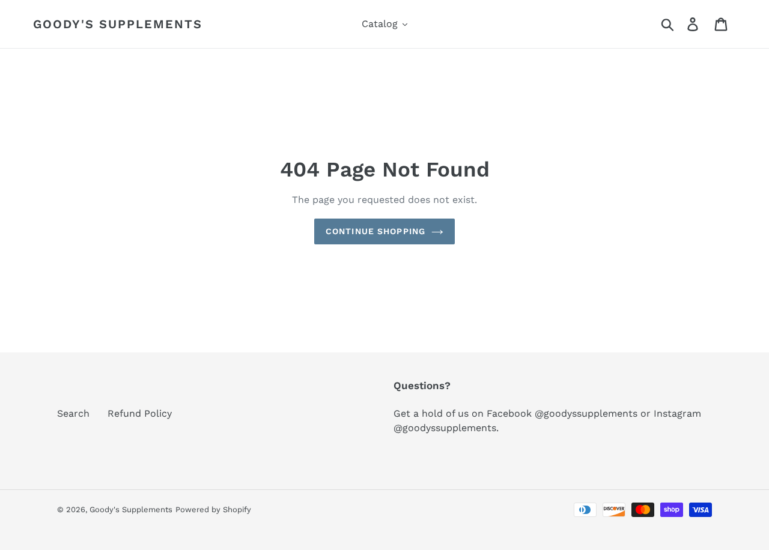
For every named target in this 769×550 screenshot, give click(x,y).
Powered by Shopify (213, 509)
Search (73, 413)
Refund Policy (140, 413)
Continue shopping (375, 231)
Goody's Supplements (117, 24)
